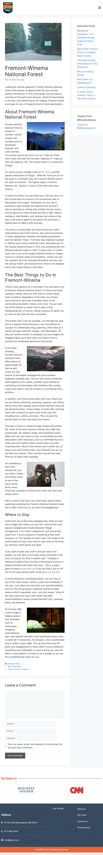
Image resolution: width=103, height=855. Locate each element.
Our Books (58, 808)
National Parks (14, 664)
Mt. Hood (46, 172)
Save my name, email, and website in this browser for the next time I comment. (35, 746)
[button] (99, 7)
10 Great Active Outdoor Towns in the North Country (86, 95)
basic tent (26, 568)
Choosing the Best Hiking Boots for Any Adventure (87, 63)
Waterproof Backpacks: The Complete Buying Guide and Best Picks (85, 38)
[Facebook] (73, 836)
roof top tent (53, 572)
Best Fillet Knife (14, 666)
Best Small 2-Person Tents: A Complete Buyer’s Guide (87, 52)
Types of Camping (86, 87)
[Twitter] (80, 836)
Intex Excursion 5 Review (18, 669)
